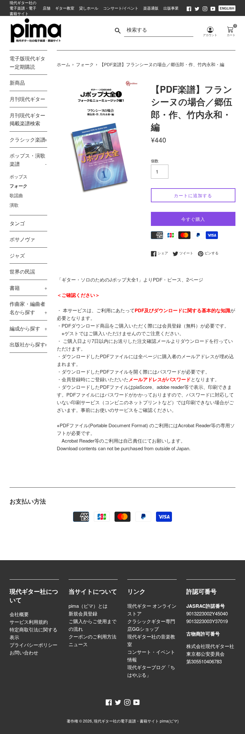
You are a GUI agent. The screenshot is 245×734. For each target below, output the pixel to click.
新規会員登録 (83, 613)
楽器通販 (151, 8)
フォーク (18, 186)
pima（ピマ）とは (88, 605)
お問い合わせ (24, 652)
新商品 (17, 82)
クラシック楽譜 (28, 139)
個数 (155, 160)
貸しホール (88, 8)
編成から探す (28, 328)
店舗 (46, 8)
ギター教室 (64, 8)
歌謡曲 (16, 195)
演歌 (14, 205)
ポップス (18, 176)
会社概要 (19, 614)
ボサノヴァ (22, 239)
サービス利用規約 (29, 621)
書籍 (28, 287)
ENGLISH (227, 8)
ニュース (78, 644)
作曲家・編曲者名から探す (28, 308)
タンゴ (17, 223)
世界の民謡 (22, 271)
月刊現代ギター (27, 99)
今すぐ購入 (193, 219)
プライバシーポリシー (33, 644)
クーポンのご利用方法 (92, 636)
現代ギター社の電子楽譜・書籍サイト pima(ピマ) (136, 720)
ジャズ (17, 255)
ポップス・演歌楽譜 (28, 159)
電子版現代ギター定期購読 (27, 62)
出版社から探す (28, 344)
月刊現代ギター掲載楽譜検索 (27, 119)
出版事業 (171, 8)
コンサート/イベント (120, 8)
